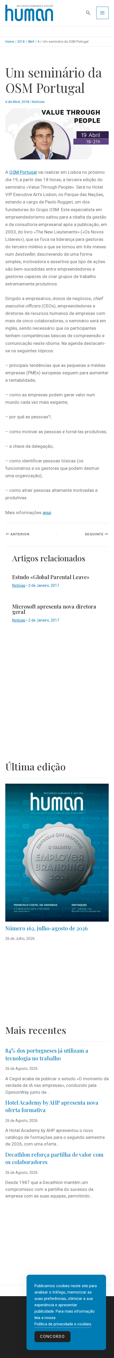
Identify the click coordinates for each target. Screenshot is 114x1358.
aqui (47, 512)
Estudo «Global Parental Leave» (51, 576)
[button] (88, 13)
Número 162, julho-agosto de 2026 (46, 928)
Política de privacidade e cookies (62, 1324)
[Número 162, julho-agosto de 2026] (57, 852)
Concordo (52, 1336)
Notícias (38, 102)
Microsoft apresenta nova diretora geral (54, 609)
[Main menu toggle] (102, 13)
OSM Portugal (23, 172)
